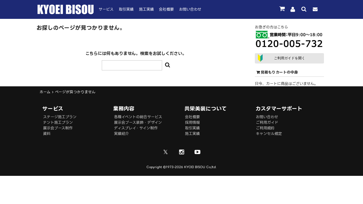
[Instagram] (181, 152)
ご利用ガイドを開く (289, 58)
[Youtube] (197, 152)
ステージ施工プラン (60, 117)
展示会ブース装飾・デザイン (138, 122)
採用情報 (192, 122)
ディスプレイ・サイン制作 (136, 128)
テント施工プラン (58, 122)
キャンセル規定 (269, 133)
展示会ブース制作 (58, 128)
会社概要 (166, 9)
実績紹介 (121, 133)
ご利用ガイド (267, 122)
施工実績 (146, 9)
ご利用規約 (265, 128)
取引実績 (126, 9)
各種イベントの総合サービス (138, 117)
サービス (106, 9)
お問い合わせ (190, 9)
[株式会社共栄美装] (65, 13)
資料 (46, 133)
